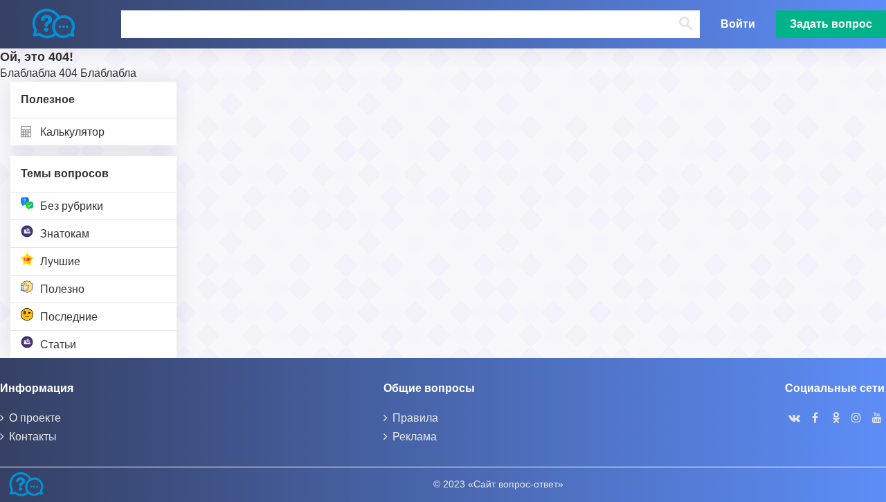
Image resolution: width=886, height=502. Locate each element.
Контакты (33, 436)
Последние (69, 317)
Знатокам (64, 234)
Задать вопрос (831, 24)
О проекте (35, 418)
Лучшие (60, 261)
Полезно (62, 289)
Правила (415, 418)
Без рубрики (71, 206)
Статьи (58, 344)
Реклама (414, 436)
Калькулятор (72, 132)
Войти (738, 24)
